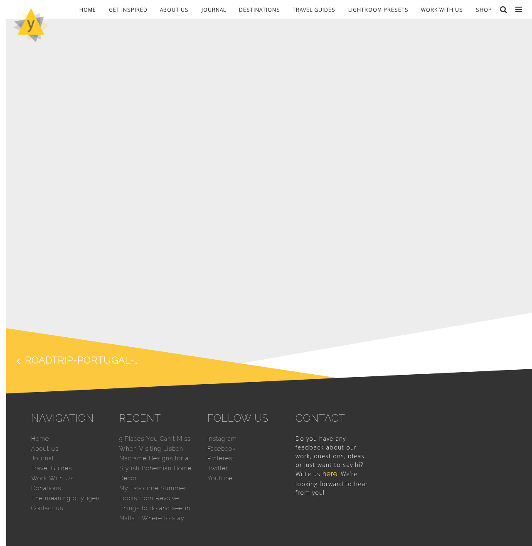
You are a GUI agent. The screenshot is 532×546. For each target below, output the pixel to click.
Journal (214, 9)
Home (87, 9)
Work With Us (442, 9)
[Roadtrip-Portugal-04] (266, 300)
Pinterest (220, 458)
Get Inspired (128, 9)
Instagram (222, 438)
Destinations (259, 9)
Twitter (217, 468)
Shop (484, 9)
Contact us (47, 508)
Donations (46, 488)
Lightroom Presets (378, 9)
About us (174, 9)
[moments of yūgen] (31, 39)
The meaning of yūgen (65, 498)
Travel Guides (314, 9)
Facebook (221, 448)
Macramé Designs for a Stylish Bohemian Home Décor (155, 468)
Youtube (220, 478)
